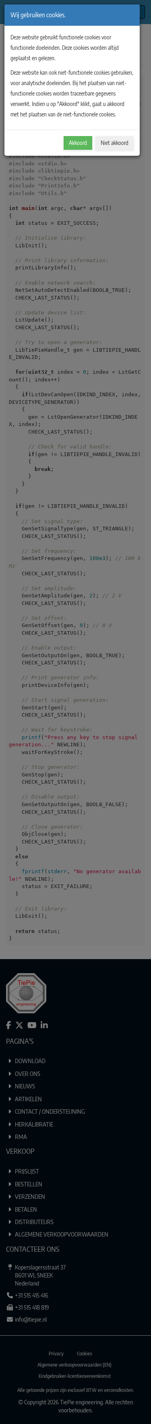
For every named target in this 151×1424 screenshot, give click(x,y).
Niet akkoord (114, 142)
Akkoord (78, 142)
